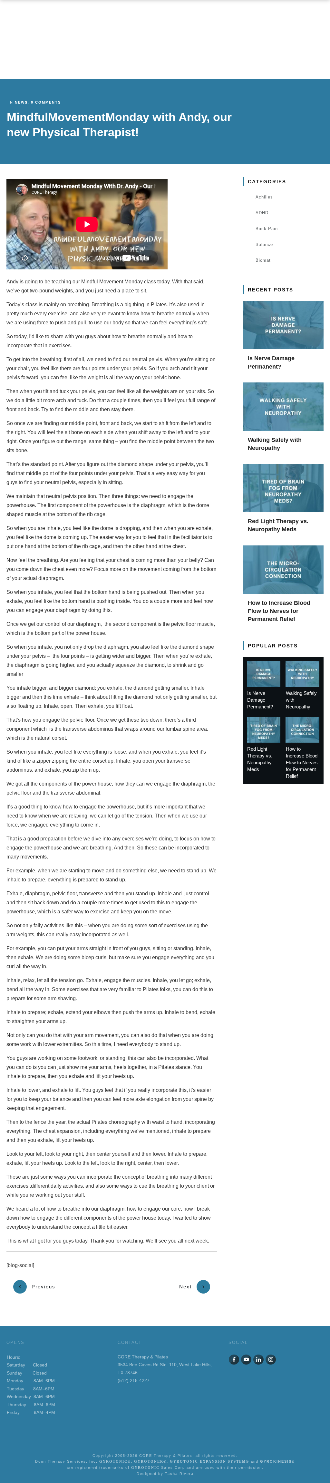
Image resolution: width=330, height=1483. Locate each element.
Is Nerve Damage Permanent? (260, 699)
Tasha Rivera (179, 1474)
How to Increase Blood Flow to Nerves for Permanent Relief (279, 611)
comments (46, 102)
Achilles (264, 197)
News (21, 102)
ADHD (262, 212)
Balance (264, 244)
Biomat (263, 260)
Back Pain (267, 228)
